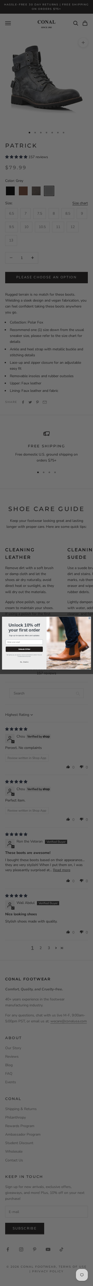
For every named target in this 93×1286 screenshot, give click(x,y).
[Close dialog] (90, 618)
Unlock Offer (24, 649)
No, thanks (24, 662)
